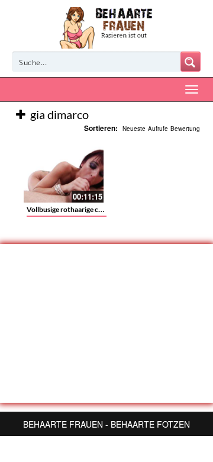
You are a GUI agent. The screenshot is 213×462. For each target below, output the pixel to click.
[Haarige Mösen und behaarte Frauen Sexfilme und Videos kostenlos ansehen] (106, 27)
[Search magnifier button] (190, 62)
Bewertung (185, 128)
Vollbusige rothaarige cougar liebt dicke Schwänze (105, 209)
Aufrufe (158, 128)
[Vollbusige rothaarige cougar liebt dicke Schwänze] (64, 173)
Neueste (134, 128)
